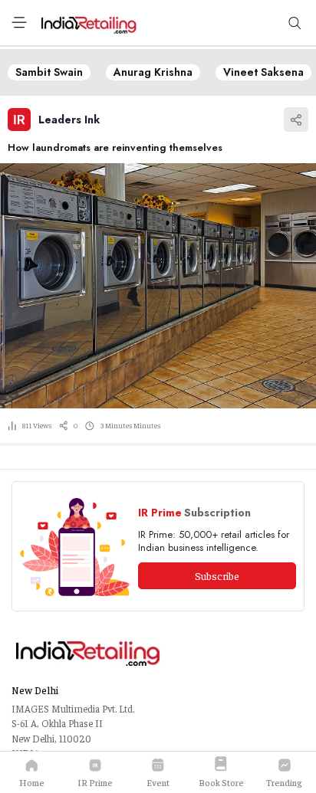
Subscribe (217, 575)
